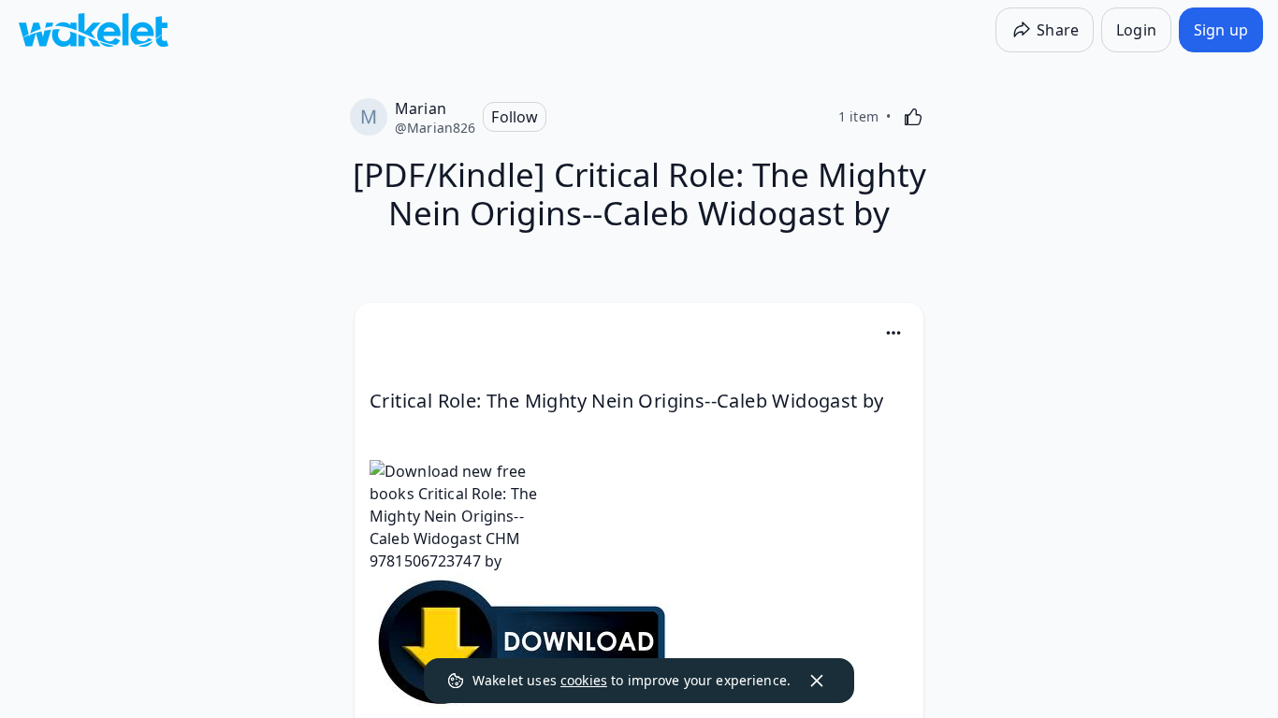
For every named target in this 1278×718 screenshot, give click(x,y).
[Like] (913, 117)
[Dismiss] (817, 681)
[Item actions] (893, 333)
